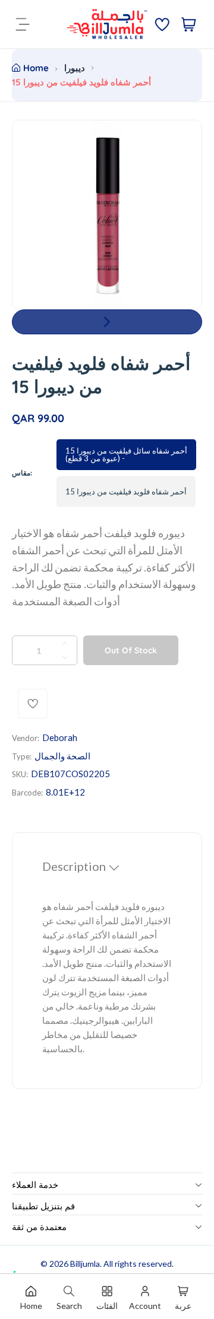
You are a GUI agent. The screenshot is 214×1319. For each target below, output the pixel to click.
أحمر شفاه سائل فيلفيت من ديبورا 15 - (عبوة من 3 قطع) (126, 454)
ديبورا (74, 68)
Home (36, 68)
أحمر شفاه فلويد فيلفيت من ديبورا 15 (126, 491)
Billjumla (85, 1264)
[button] (107, 321)
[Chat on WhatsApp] (23, 1259)
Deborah (59, 737)
